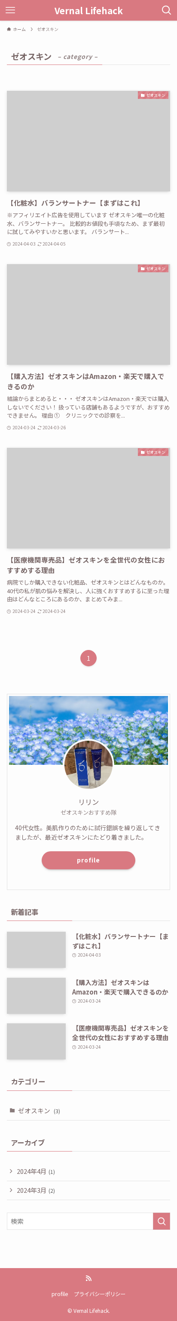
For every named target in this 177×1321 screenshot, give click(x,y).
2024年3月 (36, 1190)
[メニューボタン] (10, 10)
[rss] (88, 1278)
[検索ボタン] (166, 10)
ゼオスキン (39, 1110)
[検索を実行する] (161, 1221)
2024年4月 (36, 1171)
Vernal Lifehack (89, 10)
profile (88, 860)
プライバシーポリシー (99, 1294)
